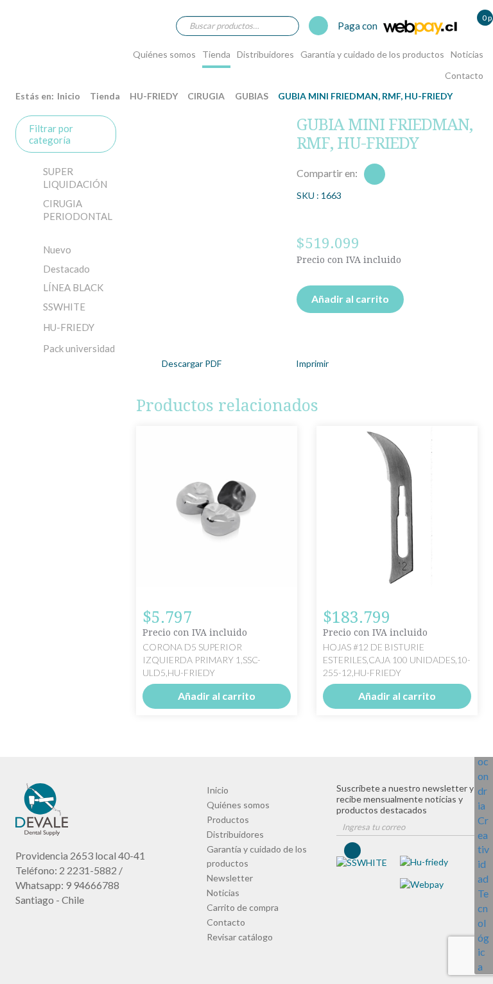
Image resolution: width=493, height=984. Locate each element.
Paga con (358, 25)
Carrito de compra (243, 907)
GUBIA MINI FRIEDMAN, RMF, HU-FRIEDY (41, 40)
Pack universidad (79, 348)
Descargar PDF (191, 363)
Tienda (216, 54)
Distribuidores (265, 54)
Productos (228, 819)
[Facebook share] (374, 174)
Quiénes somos (164, 54)
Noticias (467, 54)
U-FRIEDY (68, 327)
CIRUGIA (206, 95)
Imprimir (312, 363)
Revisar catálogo (240, 936)
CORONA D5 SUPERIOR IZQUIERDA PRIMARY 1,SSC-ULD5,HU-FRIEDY (202, 659)
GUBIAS (251, 95)
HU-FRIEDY (154, 95)
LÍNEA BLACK (73, 287)
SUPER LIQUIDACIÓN (75, 177)
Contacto (464, 75)
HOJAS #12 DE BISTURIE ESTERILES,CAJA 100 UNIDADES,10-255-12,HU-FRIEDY (397, 659)
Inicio (68, 95)
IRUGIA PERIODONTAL (77, 210)
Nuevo (57, 249)
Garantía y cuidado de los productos (372, 54)
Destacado (66, 269)
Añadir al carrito (350, 299)
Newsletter (230, 877)
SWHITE (64, 306)
